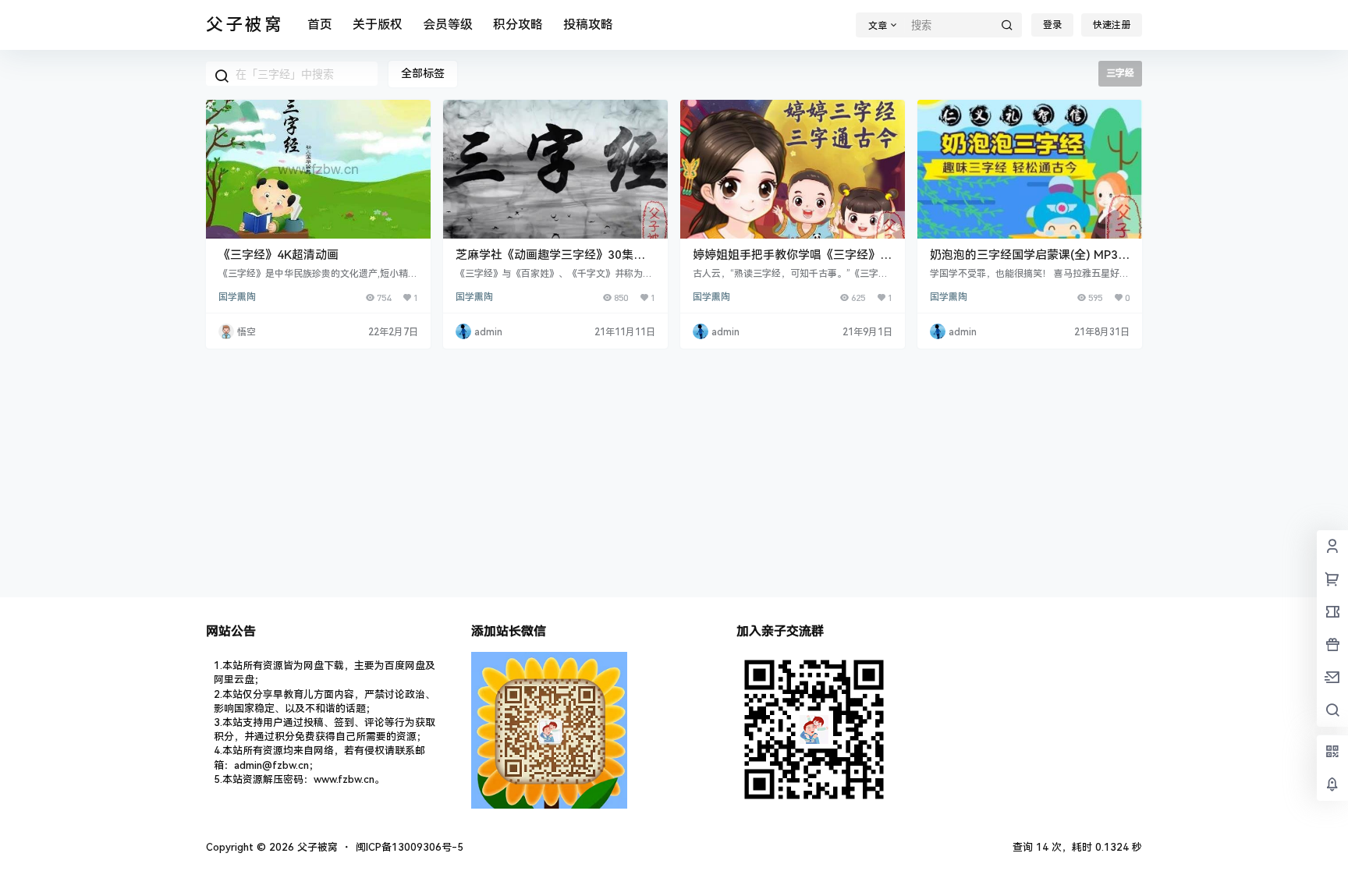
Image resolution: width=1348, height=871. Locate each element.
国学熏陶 (237, 297)
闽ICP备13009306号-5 (409, 847)
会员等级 (448, 24)
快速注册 (1111, 24)
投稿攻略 (588, 24)
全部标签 (423, 73)
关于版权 (378, 24)
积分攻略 (518, 24)
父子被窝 (316, 847)
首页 (319, 24)
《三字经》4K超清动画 (278, 255)
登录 (1052, 24)
